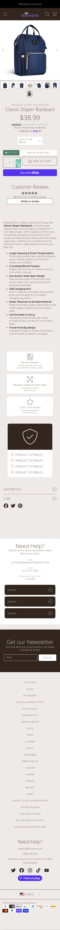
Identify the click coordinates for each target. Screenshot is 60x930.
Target (30, 735)
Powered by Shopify (27, 903)
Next (57, 50)
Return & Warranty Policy (30, 702)
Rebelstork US (30, 761)
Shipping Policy (30, 715)
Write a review (30, 201)
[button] (5, 14)
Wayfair (30, 774)
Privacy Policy (30, 708)
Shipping (16, 124)
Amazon (30, 781)
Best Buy (30, 787)
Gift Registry (30, 695)
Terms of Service (30, 722)
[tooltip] (18, 165)
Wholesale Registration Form (30, 827)
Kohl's (30, 748)
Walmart (30, 768)
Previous (3, 50)
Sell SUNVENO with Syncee (30, 820)
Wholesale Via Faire (30, 814)
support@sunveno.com (30, 848)
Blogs (30, 689)
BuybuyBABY (30, 754)
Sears (30, 794)
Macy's (30, 728)
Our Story (30, 682)
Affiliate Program (30, 807)
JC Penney (30, 741)
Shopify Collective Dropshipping (30, 800)
